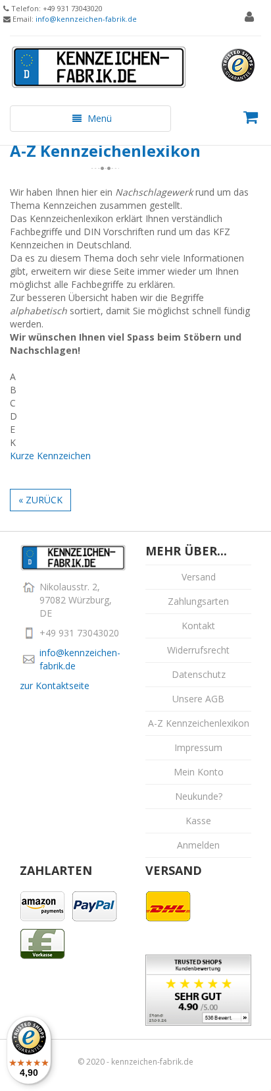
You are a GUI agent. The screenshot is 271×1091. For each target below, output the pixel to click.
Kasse (198, 820)
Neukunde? (198, 796)
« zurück (40, 499)
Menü (90, 121)
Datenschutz (199, 674)
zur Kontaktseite (54, 685)
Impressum (198, 747)
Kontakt (198, 625)
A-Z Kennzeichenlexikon (198, 723)
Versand (199, 577)
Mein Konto (199, 772)
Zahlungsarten (198, 601)
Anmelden (198, 845)
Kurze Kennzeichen (50, 455)
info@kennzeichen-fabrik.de (86, 19)
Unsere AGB (198, 698)
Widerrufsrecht (198, 650)
